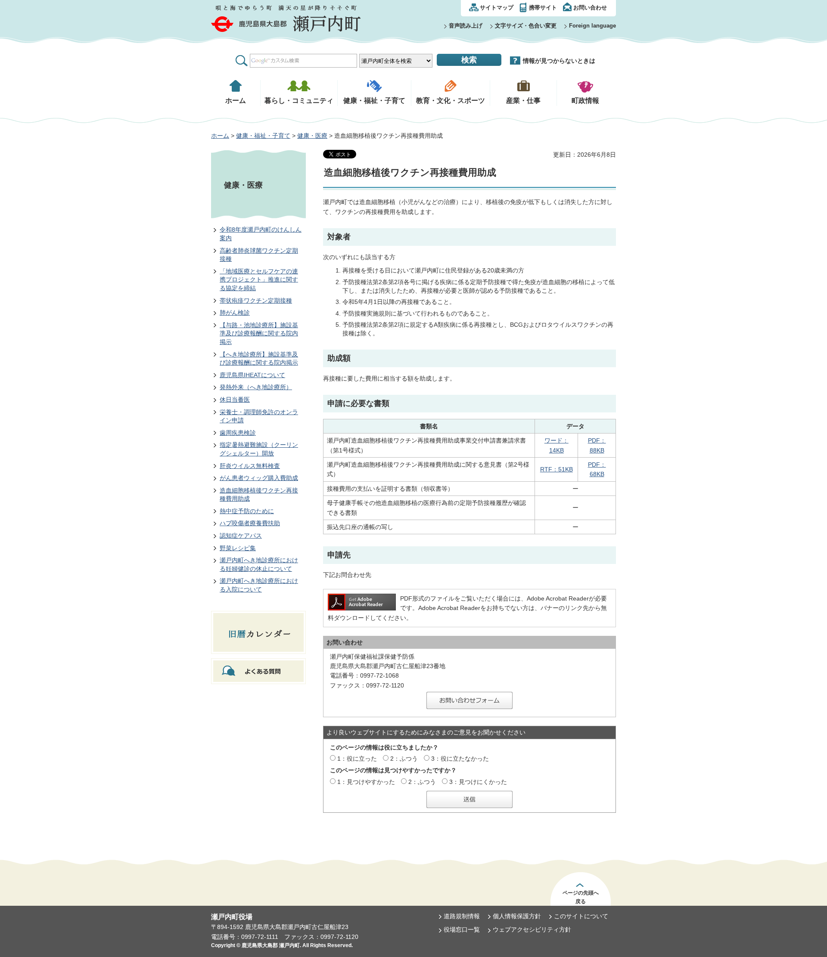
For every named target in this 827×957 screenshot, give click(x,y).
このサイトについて (581, 916)
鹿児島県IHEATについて (252, 375)
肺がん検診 (235, 312)
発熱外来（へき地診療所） (256, 387)
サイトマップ (496, 7)
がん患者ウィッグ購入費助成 (259, 477)
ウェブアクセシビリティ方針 (532, 929)
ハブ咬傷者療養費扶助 (250, 523)
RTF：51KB (556, 469)
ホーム (220, 135)
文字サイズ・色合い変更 (526, 25)
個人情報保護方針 (517, 916)
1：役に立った (357, 758)
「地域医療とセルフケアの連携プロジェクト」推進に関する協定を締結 (259, 279)
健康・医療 (312, 135)
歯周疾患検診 (238, 432)
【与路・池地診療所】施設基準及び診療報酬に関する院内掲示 (259, 333)
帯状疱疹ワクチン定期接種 (256, 300)
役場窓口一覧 (462, 929)
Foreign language (592, 25)
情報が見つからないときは (559, 60)
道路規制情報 (462, 916)
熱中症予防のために (247, 511)
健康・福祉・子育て (263, 135)
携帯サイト (543, 7)
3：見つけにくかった (478, 781)
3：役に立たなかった (460, 758)
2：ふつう (404, 758)
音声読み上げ (465, 25)
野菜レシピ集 (238, 548)
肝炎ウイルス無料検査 (250, 465)
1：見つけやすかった (366, 781)
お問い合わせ (590, 7)
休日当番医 (235, 399)
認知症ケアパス (241, 535)
